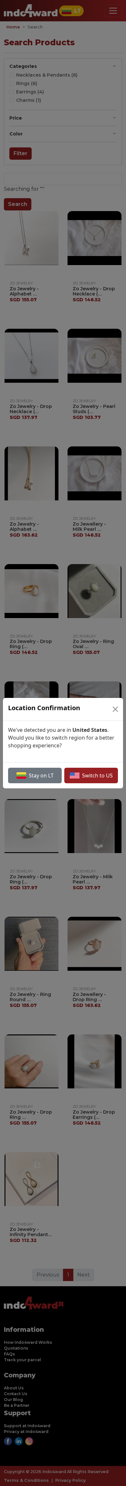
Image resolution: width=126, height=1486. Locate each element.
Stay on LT (41, 775)
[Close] (115, 709)
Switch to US (97, 775)
